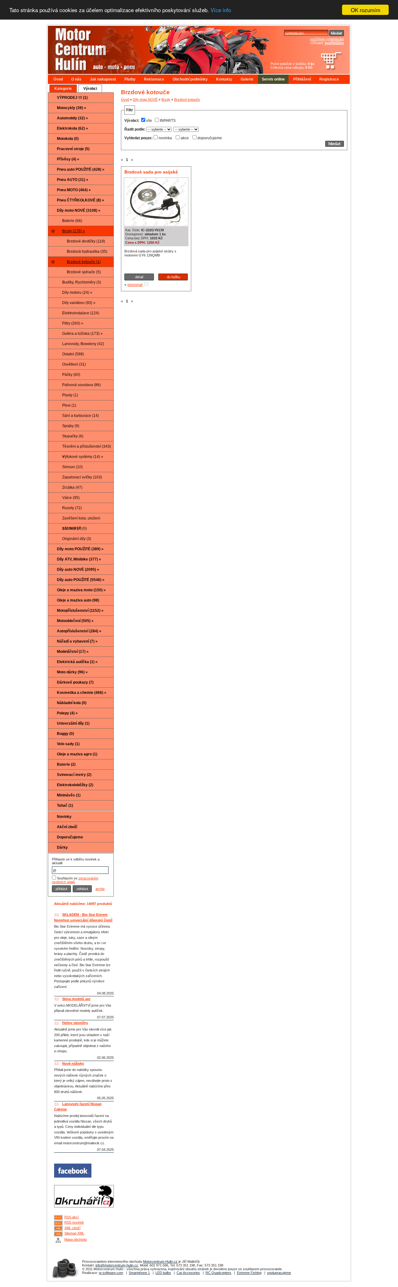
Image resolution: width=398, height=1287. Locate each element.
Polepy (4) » (67, 713)
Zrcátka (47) (72, 487)
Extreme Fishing (249, 1273)
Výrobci (90, 88)
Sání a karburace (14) (80, 415)
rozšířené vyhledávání (327, 39)
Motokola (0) (68, 138)
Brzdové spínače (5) (84, 272)
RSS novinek (74, 1222)
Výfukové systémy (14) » (82, 456)
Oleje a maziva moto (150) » (81, 590)
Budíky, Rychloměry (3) (81, 282)
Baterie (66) (72, 221)
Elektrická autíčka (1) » (77, 662)
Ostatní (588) (73, 354)
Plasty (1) (70, 395)
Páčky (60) (71, 374)
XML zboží (72, 1228)
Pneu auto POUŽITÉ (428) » (80, 169)
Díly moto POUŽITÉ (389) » (80, 549)
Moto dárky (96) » (72, 672)
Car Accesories (188, 1273)
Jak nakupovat (103, 79)
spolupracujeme (279, 1273)
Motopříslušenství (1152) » (80, 610)
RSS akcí (71, 1217)
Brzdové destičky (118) (86, 241)
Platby (130, 79)
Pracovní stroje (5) (73, 149)
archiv (100, 889)
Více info (221, 10)
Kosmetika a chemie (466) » (81, 692)
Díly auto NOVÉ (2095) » (78, 569)
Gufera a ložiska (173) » (82, 333)
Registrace (329, 79)
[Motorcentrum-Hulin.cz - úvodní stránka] (147, 48)
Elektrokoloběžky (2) (75, 785)
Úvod (58, 79)
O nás (76, 79)
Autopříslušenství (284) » (79, 631)
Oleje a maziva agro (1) (77, 754)
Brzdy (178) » (73, 231)
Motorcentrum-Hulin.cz (160, 1261)
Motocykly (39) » (71, 108)
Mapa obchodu (75, 1239)
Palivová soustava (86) (81, 385)
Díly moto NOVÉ (145, 99)
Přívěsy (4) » (68, 159)
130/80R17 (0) (74, 528)
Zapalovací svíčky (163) (82, 477)
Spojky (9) (70, 426)
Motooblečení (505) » (75, 621)
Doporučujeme (70, 837)
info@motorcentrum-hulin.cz (116, 1265)
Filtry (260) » (72, 323)
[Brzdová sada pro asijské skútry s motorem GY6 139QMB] (156, 224)
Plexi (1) (69, 405)
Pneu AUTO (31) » (72, 180)
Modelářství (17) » (73, 651)
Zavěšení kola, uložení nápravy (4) (81, 520)
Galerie (247, 79)
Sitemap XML (74, 1233)
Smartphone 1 (139, 1273)
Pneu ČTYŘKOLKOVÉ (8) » (80, 200)
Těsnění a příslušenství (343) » (86, 448)
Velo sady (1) (68, 744)
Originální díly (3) (76, 539)
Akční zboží (67, 827)
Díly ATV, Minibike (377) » (79, 559)
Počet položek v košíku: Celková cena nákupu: (292, 65)
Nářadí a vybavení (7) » (77, 641)
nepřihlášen (334, 43)
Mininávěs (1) (69, 795)
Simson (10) (72, 467)
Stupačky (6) (72, 436)
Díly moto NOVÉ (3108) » (78, 210)
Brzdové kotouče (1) (84, 262)
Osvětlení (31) (74, 364)
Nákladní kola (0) (71, 703)
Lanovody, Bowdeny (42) (83, 344)
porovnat (134, 285)
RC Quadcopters (218, 1273)
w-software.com (111, 1273)
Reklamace (154, 79)
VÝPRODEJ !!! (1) (72, 97)
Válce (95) (71, 498)
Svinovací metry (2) (74, 775)
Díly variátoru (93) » (78, 303)
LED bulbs (163, 1273)
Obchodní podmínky (190, 79)
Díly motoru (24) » (77, 292)
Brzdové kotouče (187, 99)
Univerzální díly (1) (73, 723)
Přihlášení (302, 79)
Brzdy (165, 99)
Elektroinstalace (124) (80, 313)
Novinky (64, 816)
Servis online (273, 79)
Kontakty (224, 79)
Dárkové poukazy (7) (75, 682)
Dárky (62, 847)
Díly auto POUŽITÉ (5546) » (80, 580)
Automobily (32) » (72, 118)
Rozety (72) (72, 508)
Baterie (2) (66, 764)
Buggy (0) (65, 733)
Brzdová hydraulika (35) (87, 251)
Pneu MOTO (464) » (74, 190)
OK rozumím (365, 10)
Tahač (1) (65, 805)
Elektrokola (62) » (72, 128)
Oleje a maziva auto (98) (78, 600)
